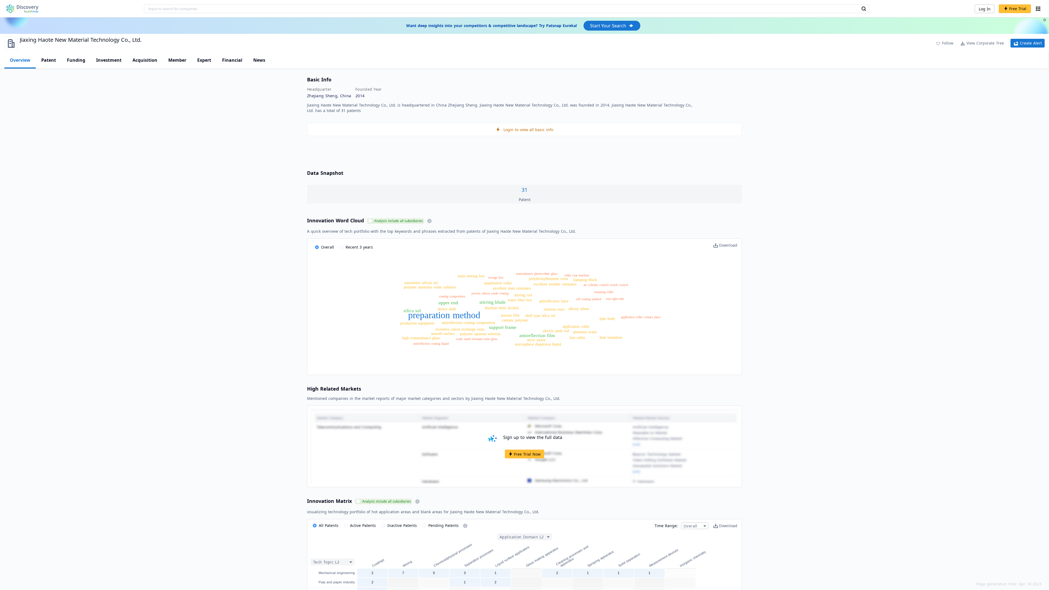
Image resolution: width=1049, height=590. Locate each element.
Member (177, 60)
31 (524, 189)
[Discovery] (23, 8)
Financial (232, 60)
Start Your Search (608, 26)
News (259, 60)
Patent (48, 60)
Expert (204, 60)
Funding (76, 60)
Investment (109, 60)
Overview (20, 60)
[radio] (324, 247)
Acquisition (144, 60)
